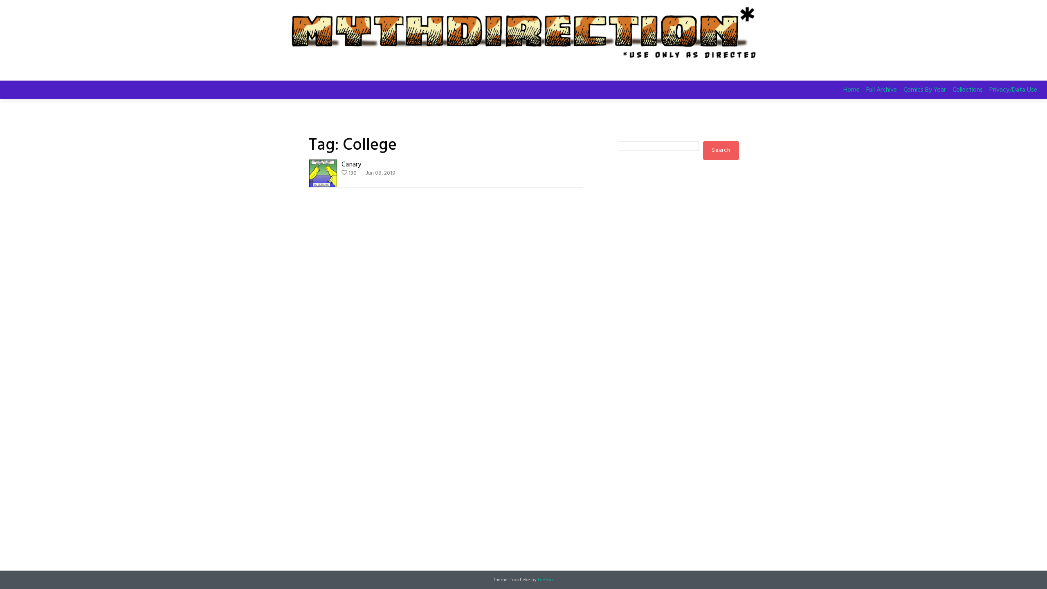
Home (851, 90)
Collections (968, 90)
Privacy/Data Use (1013, 90)
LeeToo (545, 580)
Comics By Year (924, 90)
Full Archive (881, 90)
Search (628, 133)
